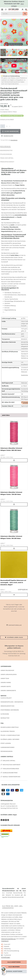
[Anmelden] (22, 9)
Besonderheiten (6, 150)
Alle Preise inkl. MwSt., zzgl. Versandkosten (12, 907)
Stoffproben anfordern (10, 710)
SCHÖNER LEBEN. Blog (15, 637)
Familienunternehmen (11, 768)
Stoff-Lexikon (6, 743)
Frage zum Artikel (6, 158)
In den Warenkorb (11, 131)
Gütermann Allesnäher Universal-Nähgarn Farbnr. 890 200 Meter (11, 449)
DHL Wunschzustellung (11, 951)
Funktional (7, 955)
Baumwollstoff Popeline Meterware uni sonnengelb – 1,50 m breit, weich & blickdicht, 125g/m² (13, 582)
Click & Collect (6, 698)
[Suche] (25, 14)
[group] (13, 432)
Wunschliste (8, 136)
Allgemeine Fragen (8, 731)
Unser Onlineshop (7, 670)
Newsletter (5, 718)
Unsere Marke (6, 682)
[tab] (5, 146)
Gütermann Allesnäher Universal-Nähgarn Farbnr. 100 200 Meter (11, 537)
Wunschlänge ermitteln (10, 727)
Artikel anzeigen (14, 595)
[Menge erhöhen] (6, 126)
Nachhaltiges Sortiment (11, 764)
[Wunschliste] (5, 9)
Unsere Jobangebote (8, 690)
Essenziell (7, 944)
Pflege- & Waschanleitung (10, 735)
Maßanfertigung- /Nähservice (12, 702)
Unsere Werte (6, 686)
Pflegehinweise (6, 154)
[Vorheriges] (1, 32)
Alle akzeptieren (14, 962)
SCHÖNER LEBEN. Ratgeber (10, 739)
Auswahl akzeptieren (14, 971)
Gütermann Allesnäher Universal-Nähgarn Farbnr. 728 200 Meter (11, 493)
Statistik (6, 946)
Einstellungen (5, 957)
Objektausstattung (7, 706)
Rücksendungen (7, 751)
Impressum (4, 941)
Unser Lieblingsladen (9, 674)
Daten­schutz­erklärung (8, 938)
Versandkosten (13, 140)
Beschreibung (5, 146)
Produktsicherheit (7, 161)
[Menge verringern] (9, 126)
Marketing (7, 948)
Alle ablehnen (14, 966)
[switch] (3, 974)
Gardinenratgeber (7, 747)
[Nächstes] (26, 32)
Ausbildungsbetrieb (10, 772)
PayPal (6, 953)
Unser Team (5, 678)
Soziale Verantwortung (11, 776)
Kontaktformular (15, 625)
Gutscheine (5, 714)
